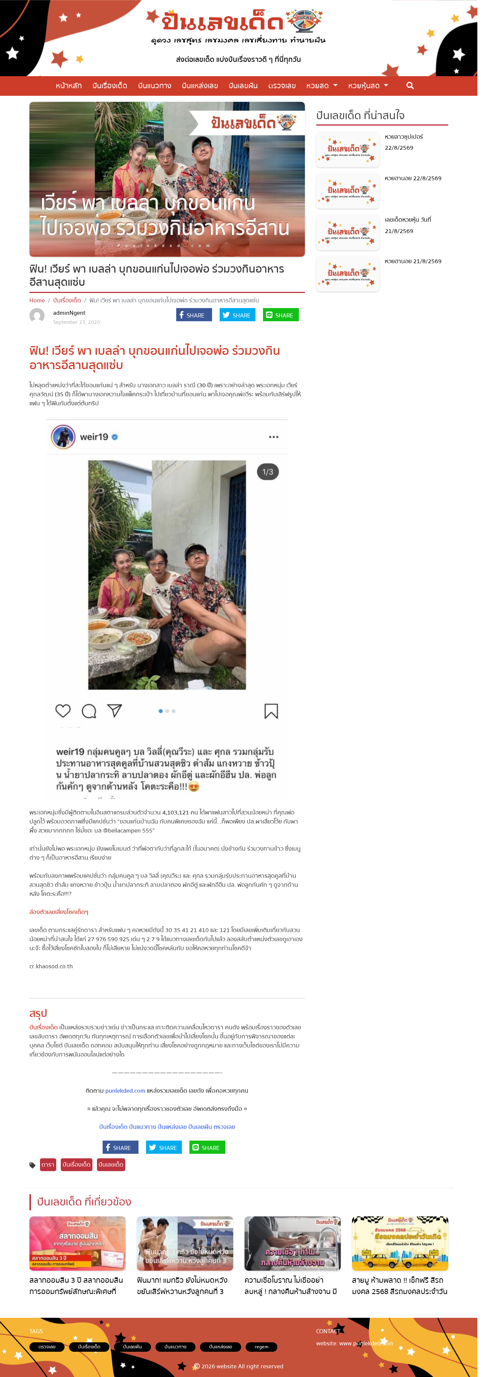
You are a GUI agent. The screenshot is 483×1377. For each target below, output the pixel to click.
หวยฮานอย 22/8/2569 (413, 178)
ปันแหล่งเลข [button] (200, 86)
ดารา (48, 1165)
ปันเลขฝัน (200, 1127)
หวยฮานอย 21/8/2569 (413, 261)
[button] (194, 315)
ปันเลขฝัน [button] (243, 86)
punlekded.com (125, 1091)
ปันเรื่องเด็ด (67, 300)
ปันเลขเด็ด (110, 1165)
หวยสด (318, 86)
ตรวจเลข (224, 1127)
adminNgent (69, 313)
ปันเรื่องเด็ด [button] (110, 86)
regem (261, 1347)
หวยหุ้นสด (365, 86)
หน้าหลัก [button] (69, 86)
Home (37, 300)
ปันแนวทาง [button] (154, 86)
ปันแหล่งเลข (172, 1127)
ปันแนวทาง (142, 1127)
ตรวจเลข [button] (282, 86)
